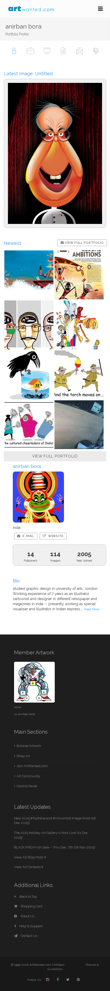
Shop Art (23, 756)
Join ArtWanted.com (32, 766)
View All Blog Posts (29, 857)
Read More (91, 609)
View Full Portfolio (84, 243)
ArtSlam (58, 965)
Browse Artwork (29, 746)
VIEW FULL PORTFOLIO (55, 456)
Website (55, 536)
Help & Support (30, 926)
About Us (26, 916)
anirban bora (26, 714)
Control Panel (27, 786)
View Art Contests (27, 867)
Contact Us (28, 936)
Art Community (28, 776)
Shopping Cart (31, 906)
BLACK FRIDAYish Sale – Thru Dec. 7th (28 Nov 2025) (54, 847)
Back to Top (28, 896)
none (17, 707)
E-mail (28, 536)
